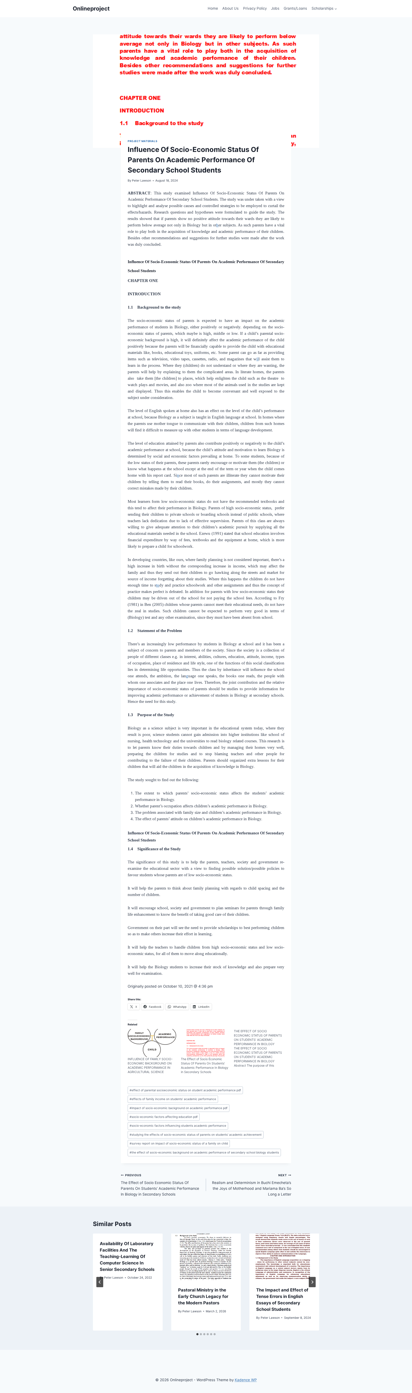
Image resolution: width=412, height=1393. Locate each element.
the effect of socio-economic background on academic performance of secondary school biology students (204, 1152)
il (257, 359)
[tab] (197, 1334)
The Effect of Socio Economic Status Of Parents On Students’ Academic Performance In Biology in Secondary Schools (160, 1184)
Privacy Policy (255, 8)
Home (213, 8)
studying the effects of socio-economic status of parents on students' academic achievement (196, 1134)
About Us (230, 8)
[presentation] (206, 1257)
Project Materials (142, 141)
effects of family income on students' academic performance (173, 1099)
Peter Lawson (141, 180)
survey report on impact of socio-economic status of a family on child (179, 1143)
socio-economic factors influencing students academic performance (178, 1125)
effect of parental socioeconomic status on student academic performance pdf (185, 1090)
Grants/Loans (295, 8)
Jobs (275, 8)
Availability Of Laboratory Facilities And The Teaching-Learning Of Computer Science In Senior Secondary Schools (127, 1256)
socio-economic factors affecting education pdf (164, 1117)
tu (157, 585)
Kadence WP (246, 1380)
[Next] (312, 1282)
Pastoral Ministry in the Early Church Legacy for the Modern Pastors (203, 1296)
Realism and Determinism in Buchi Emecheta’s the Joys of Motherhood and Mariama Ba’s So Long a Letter (251, 1184)
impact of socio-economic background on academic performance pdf (178, 1108)
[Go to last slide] (99, 1282)
